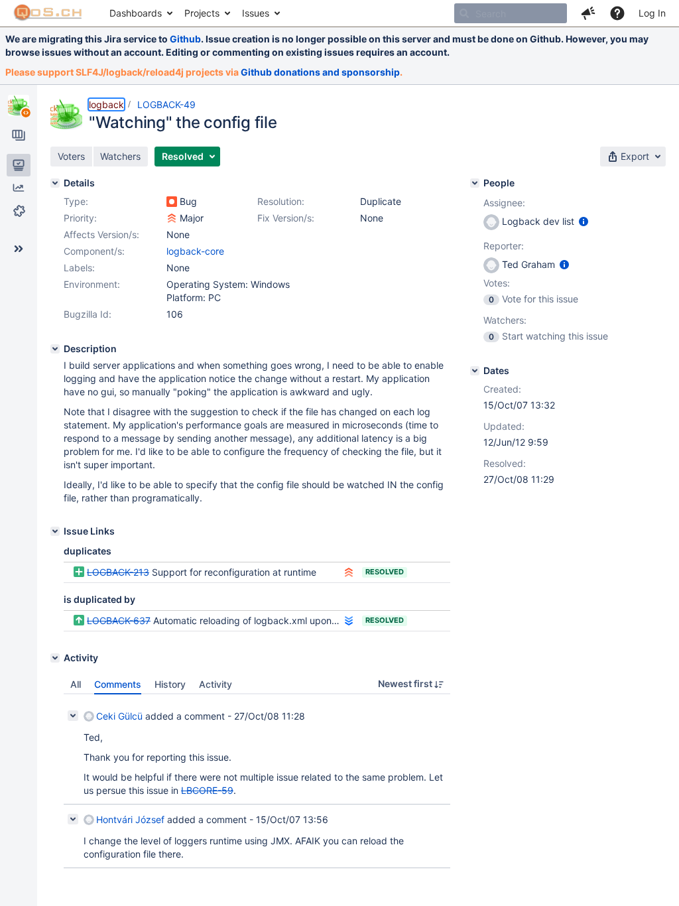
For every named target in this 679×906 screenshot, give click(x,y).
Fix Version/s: (285, 218)
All (75, 684)
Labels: (79, 267)
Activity (215, 684)
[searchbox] (510, 13)
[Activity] (55, 658)
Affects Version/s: (101, 234)
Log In (652, 13)
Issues (255, 13)
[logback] (18, 105)
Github (185, 38)
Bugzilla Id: (87, 314)
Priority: (80, 218)
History (170, 684)
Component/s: (94, 251)
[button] (588, 13)
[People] (474, 183)
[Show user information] (583, 221)
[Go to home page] (48, 13)
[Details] (55, 183)
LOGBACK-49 (166, 104)
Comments (117, 684)
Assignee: (504, 202)
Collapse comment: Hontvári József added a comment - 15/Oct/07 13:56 (73, 819)
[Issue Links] (55, 531)
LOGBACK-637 (119, 620)
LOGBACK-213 (118, 572)
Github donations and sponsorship (320, 72)
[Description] (55, 349)
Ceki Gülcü (119, 716)
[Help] (617, 13)
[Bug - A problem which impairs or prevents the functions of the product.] (171, 201)
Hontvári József (130, 819)
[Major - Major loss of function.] (171, 218)
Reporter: (503, 245)
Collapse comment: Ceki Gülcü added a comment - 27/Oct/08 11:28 (73, 715)
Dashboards (135, 13)
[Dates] (474, 370)
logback (106, 104)
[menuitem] (140, 13)
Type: (76, 201)
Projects (201, 13)
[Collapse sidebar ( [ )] (19, 249)
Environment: (92, 284)
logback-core (195, 251)
